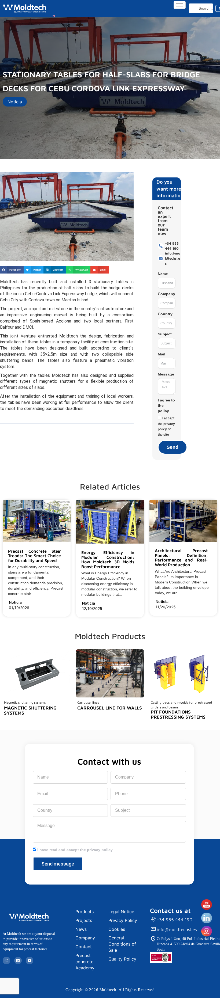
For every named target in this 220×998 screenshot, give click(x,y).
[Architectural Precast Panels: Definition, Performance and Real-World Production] (210, 565)
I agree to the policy (166, 405)
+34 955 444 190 (174, 919)
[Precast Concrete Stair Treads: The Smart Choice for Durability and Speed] (63, 561)
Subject (165, 334)
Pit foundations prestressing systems (178, 714)
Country (165, 314)
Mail (161, 354)
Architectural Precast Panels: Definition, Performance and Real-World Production (181, 557)
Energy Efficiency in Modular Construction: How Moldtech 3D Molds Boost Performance (107, 559)
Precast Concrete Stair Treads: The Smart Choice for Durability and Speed (34, 556)
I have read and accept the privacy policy (75, 850)
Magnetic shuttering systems (30, 710)
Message (166, 374)
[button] (12, 270)
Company (166, 294)
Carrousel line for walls (109, 708)
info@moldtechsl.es (177, 929)
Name (163, 274)
